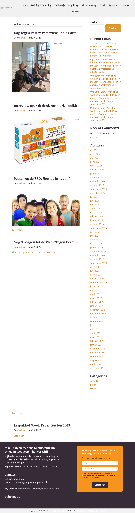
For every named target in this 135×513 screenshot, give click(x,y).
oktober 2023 (97, 259)
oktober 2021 (97, 317)
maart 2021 (96, 337)
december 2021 (98, 309)
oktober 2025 (97, 185)
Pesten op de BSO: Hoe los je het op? (42, 179)
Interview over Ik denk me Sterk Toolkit (45, 106)
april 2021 (95, 333)
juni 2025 (95, 200)
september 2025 (98, 189)
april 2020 (95, 364)
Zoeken (94, 22)
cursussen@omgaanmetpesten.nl (30, 482)
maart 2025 (96, 212)
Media (93, 388)
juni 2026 (95, 154)
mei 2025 (95, 204)
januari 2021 (96, 344)
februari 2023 (97, 278)
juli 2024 (94, 232)
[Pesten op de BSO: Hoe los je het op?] (46, 206)
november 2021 (98, 313)
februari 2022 (97, 302)
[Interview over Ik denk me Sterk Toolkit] (41, 139)
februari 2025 (97, 216)
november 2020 (98, 352)
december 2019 (98, 368)
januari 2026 (96, 173)
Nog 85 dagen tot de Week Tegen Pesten (45, 242)
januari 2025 (96, 220)
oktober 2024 (97, 224)
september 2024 (98, 228)
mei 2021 (94, 329)
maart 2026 (96, 165)
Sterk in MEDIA (100, 511)
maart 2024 (96, 243)
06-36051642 (16, 479)
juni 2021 (94, 325)
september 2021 (98, 321)
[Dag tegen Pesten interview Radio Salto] (31, 67)
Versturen (100, 485)
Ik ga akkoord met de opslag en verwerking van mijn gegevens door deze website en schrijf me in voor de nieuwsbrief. (99, 475)
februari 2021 (97, 341)
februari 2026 (97, 169)
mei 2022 (95, 290)
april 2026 (95, 161)
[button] (6, 502)
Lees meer (58, 43)
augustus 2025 (97, 193)
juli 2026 (94, 150)
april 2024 (95, 239)
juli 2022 (94, 286)
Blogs (93, 384)
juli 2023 (94, 267)
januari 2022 (96, 306)
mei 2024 (95, 235)
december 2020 (98, 348)
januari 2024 (96, 247)
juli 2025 (94, 197)
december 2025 (98, 177)
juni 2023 (95, 270)
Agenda (94, 381)
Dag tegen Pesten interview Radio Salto (45, 33)
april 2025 (95, 208)
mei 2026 (95, 158)
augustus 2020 (97, 360)
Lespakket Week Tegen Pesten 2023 (42, 425)
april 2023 (95, 274)
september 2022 (98, 282)
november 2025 (98, 181)
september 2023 (98, 263)
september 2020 (98, 356)
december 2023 (98, 251)
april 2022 (95, 294)
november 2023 (98, 255)
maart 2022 (96, 298)
